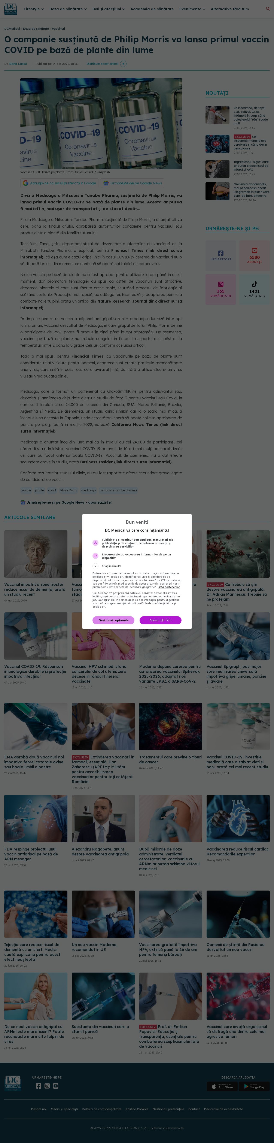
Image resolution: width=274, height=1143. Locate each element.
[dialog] (137, 571)
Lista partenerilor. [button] (169, 587)
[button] (137, 566)
